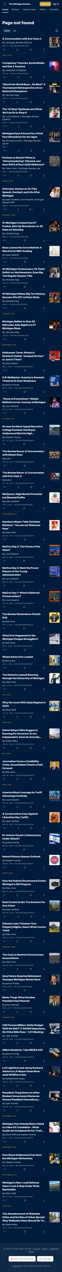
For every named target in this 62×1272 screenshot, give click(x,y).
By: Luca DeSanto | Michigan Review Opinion (20, 118)
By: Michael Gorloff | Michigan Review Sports (21, 142)
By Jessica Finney (10, 384)
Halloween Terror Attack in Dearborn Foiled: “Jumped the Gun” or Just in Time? (23, 356)
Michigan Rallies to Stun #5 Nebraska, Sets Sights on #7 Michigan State (19, 325)
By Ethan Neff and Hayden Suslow (19, 1134)
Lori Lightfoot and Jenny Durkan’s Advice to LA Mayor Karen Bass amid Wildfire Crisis (22, 1071)
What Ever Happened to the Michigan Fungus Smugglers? (20, 637)
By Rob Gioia (8, 621)
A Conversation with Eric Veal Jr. (22, 38)
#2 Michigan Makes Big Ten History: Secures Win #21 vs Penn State (23, 295)
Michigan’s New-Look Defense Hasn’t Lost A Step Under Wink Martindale (20, 1186)
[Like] (4, 49)
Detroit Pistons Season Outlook (21, 856)
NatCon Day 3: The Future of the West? (21, 548)
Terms (45, 1248)
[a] (54, 454)
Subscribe (45, 4)
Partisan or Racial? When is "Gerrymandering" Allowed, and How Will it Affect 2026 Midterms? (23, 161)
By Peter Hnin (9, 532)
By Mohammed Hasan (13, 1078)
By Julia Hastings (10, 1004)
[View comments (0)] (17, 49)
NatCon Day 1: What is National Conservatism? (21, 594)
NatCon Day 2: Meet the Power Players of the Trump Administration (20, 571)
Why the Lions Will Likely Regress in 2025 (24, 704)
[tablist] (10, 31)
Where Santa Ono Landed (17, 656)
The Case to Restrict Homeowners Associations (23, 956)
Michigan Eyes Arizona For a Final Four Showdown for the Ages (22, 135)
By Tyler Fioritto (10, 1035)
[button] (5, 9)
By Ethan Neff (9, 709)
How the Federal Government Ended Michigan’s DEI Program (24, 882)
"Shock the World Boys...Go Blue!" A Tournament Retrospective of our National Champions (24, 88)
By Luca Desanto (10, 406)
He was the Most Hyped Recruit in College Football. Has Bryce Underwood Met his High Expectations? (22, 430)
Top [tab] (14, 30)
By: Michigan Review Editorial (17, 42)
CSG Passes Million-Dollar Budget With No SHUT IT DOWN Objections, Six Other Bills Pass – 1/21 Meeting (23, 1028)
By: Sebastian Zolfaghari (14, 70)
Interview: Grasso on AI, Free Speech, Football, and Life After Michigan (21, 192)
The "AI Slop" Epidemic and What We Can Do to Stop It (22, 111)
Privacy (36, 1248)
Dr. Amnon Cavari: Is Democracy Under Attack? (21, 837)
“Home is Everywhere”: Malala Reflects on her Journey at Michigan (24, 400)
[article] (31, 44)
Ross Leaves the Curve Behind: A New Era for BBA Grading (22, 249)
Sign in (56, 4)
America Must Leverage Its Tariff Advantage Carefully (22, 794)
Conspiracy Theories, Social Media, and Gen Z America (23, 65)
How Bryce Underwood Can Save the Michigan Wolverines (22, 1157)
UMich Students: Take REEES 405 (22, 1049)
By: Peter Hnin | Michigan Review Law (21, 168)
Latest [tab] (7, 30)
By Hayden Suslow (11, 437)
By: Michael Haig (10, 95)
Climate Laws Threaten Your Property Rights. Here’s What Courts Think (24, 927)
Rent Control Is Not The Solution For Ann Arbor (23, 904)
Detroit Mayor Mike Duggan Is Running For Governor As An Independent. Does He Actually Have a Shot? (21, 734)
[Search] (57, 31)
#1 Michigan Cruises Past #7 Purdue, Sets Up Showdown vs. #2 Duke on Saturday (22, 226)
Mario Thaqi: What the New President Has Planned (18, 999)
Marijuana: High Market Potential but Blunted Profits (22, 496)
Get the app (45, 1258)
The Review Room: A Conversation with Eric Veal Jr (23, 474)
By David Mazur (10, 363)
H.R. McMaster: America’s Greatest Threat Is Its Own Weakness (23, 379)
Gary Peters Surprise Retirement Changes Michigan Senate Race (21, 978)
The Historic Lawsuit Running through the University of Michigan (23, 676)
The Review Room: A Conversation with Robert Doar (23, 453)
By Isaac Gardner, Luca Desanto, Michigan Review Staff (23, 201)
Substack (16, 1266)
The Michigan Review (19, 46)
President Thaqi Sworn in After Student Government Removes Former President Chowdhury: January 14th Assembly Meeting (22, 1096)
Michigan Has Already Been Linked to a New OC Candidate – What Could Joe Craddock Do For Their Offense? (23, 1127)
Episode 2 (7, 479)
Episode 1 (7, 458)
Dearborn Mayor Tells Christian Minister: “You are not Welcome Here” (21, 525)
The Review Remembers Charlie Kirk (21, 616)
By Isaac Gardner (10, 254)
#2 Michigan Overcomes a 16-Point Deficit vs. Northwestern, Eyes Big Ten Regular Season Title (23, 272)
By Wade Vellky (10, 740)
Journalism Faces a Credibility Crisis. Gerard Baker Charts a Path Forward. (22, 765)
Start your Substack (23, 1258)
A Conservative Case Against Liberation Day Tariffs (20, 815)
